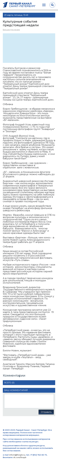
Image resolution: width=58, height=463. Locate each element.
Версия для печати (11, 30)
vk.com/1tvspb (19, 457)
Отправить (46, 412)
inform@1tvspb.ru (17, 455)
